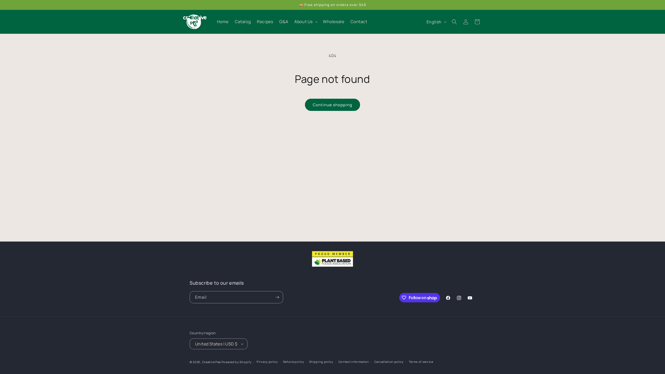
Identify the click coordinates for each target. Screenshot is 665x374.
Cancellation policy (389, 362)
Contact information (353, 362)
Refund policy (293, 362)
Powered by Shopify (237, 362)
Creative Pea (211, 362)
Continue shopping (332, 105)
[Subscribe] (277, 297)
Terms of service (421, 362)
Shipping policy (321, 362)
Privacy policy (267, 362)
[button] (305, 22)
